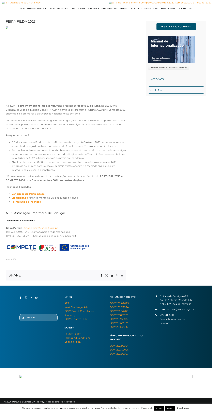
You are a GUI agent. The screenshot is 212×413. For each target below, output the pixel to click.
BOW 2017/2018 (118, 319)
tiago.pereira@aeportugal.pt (41, 228)
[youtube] (36, 298)
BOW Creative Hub (75, 319)
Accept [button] (159, 408)
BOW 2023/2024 (119, 307)
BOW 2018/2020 (118, 315)
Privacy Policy (72, 334)
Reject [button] (170, 408)
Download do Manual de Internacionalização (168, 67)
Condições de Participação (28, 194)
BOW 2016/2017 (118, 323)
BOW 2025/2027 (118, 353)
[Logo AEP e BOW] (21, 2)
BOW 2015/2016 (118, 327)
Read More (183, 408)
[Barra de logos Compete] (160, 2)
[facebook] (20, 298)
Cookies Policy (72, 341)
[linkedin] (31, 298)
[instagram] (26, 298)
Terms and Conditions (77, 338)
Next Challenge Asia (76, 307)
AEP (66, 303)
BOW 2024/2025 (119, 303)
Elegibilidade (20, 197)
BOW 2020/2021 (118, 311)
